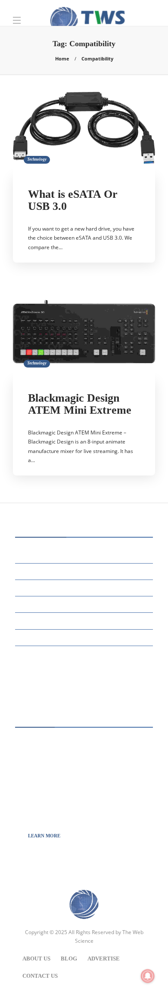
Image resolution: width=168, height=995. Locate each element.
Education (85, 571)
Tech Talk (85, 636)
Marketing (85, 587)
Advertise (103, 958)
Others (85, 604)
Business (85, 554)
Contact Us (40, 976)
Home (62, 58)
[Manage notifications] (148, 976)
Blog (69, 958)
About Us (36, 958)
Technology (37, 159)
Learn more (44, 835)
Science (85, 620)
